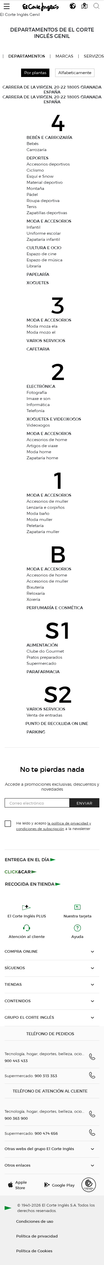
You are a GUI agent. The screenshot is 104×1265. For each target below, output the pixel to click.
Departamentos (26, 56)
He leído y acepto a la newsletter (53, 825)
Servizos (94, 56)
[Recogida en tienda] (33, 883)
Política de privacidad (37, 1236)
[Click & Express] (31, 859)
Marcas (64, 56)
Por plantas (35, 72)
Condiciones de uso (34, 1221)
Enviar (84, 803)
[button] (7, 4)
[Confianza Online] (88, 1185)
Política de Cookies (34, 1250)
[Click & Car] (21, 871)
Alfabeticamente (74, 72)
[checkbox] (8, 823)
